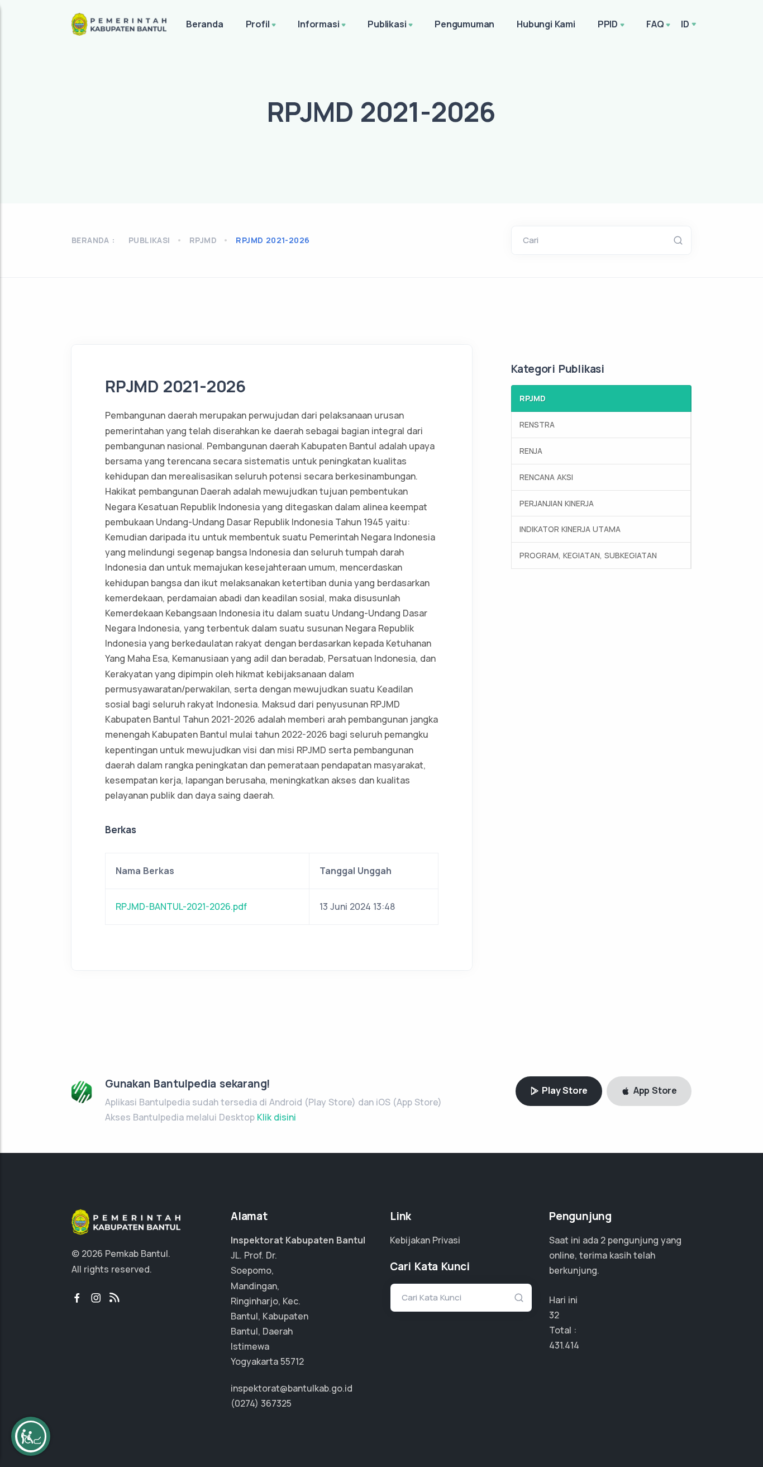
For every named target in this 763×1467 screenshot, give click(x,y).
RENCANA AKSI (546, 477)
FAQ (655, 24)
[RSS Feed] (114, 1298)
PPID (608, 24)
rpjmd (203, 240)
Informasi (318, 24)
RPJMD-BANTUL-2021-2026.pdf (181, 906)
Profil (258, 24)
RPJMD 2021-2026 (272, 240)
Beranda (204, 24)
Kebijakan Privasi (425, 1240)
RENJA (530, 450)
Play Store (564, 1090)
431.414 (564, 1345)
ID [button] (685, 24)
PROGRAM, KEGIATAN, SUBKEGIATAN (588, 555)
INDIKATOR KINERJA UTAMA (570, 529)
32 (554, 1315)
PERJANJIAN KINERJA (556, 503)
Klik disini (276, 1117)
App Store (654, 1090)
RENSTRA (537, 424)
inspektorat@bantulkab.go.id (291, 1388)
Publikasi (387, 24)
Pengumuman (464, 24)
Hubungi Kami (546, 24)
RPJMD (532, 398)
